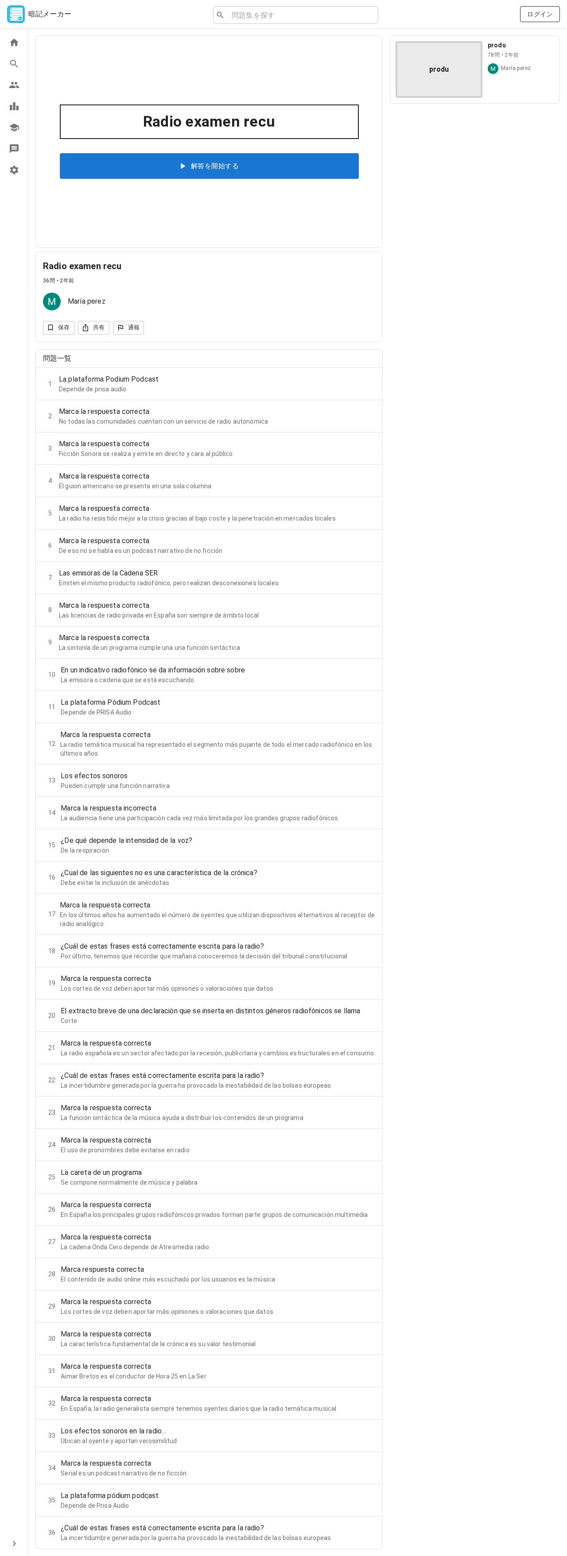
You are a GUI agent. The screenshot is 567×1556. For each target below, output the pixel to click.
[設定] (14, 170)
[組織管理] (14, 127)
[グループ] (14, 85)
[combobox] (301, 15)
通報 (134, 327)
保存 (64, 327)
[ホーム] (14, 42)
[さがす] (14, 63)
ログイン (540, 14)
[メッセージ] (14, 148)
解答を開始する (215, 166)
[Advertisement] (475, 173)
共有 (99, 327)
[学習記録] (14, 106)
